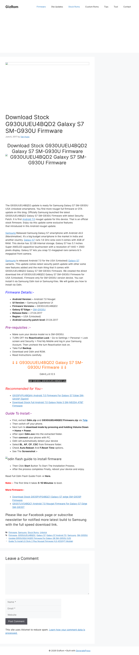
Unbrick (43, 532)
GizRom (11, 7)
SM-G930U (39, 309)
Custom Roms (92, 6)
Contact (127, 6)
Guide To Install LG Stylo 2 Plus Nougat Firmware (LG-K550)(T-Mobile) (41, 541)
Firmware (41, 6)
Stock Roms (74, 6)
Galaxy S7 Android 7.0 (56, 535)
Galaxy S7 (29, 240)
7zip (85, 420)
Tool (116, 6)
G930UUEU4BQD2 (26, 535)
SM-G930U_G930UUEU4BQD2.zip (47, 381)
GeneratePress (83, 650)
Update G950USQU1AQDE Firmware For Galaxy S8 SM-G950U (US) (40, 538)
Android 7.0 (28, 219)
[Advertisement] (69, 34)
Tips (106, 6)
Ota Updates (57, 6)
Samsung (10, 233)
